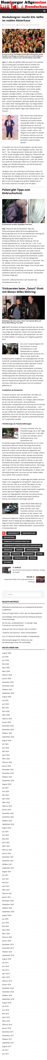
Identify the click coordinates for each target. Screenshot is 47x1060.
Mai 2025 (5, 708)
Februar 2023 (7, 806)
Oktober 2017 (7, 1039)
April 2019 (6, 974)
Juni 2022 (5, 835)
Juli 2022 (5, 831)
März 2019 (6, 977)
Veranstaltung (20, 558)
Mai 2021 (5, 882)
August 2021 (6, 872)
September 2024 (8, 737)
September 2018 (8, 999)
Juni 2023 (5, 791)
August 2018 (6, 1003)
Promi (6, 554)
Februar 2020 (7, 937)
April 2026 (6, 668)
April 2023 (6, 799)
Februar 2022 (7, 850)
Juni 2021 (5, 879)
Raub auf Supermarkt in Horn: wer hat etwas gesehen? (22, 613)
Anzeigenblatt (13, 533)
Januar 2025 (6, 722)
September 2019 (8, 955)
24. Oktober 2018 (9, 25)
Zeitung (33, 558)
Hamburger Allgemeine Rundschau (17, 541)
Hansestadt (8, 550)
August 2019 (6, 959)
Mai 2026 (5, 664)
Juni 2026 (5, 660)
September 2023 (8, 780)
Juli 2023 (5, 788)
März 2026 (6, 671)
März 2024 (6, 759)
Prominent (16, 554)
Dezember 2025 (8, 682)
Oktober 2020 (7, 908)
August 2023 (6, 784)
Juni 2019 (5, 966)
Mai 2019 (5, 970)
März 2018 (6, 1021)
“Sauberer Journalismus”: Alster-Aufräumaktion (19, 633)
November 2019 (8, 948)
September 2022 (8, 824)
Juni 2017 (5, 1054)
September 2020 (8, 912)
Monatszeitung (32, 550)
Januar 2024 (6, 766)
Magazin (19, 550)
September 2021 (8, 868)
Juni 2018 (5, 1010)
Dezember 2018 (8, 988)
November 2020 (8, 904)
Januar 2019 (6, 984)
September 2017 (8, 1043)
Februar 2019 (7, 981)
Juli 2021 (5, 875)
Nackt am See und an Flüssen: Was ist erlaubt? (19, 629)
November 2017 (8, 1035)
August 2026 (6, 653)
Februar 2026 (7, 675)
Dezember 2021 (8, 857)
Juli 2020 (5, 919)
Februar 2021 (7, 893)
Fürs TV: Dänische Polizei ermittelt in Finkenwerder (20, 636)
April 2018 (6, 1017)
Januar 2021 (6, 897)
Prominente (28, 554)
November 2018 (8, 992)
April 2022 (6, 842)
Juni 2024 (5, 748)
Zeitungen (7, 562)
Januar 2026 (6, 678)
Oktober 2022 (7, 821)
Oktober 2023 (7, 777)
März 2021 (6, 890)
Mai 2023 (5, 795)
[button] (44, 10)
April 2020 (6, 930)
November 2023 (8, 773)
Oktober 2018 (7, 995)
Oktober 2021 (7, 864)
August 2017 (6, 1046)
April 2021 (6, 886)
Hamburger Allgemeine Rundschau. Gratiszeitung (22, 546)
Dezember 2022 (8, 813)
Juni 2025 (5, 704)
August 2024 (6, 740)
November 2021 (8, 861)
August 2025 (6, 697)
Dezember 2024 (8, 726)
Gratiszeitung (9, 537)
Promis (40, 554)
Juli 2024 (5, 744)
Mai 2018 (5, 1014)
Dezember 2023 (8, 770)
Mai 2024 (5, 751)
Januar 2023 (6, 810)
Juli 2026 (5, 657)
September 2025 (8, 693)
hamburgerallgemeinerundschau (29, 25)
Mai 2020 (5, 926)
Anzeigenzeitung (29, 533)
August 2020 (6, 915)
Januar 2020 (6, 941)
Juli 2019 (5, 963)
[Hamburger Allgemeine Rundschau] (23, 7)
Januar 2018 (6, 1028)
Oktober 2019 (7, 952)
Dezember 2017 (8, 1032)
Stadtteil (7, 558)
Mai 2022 (5, 839)
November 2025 (8, 686)
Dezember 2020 (8, 901)
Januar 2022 (6, 853)
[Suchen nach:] (23, 594)
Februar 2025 (7, 719)
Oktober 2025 (7, 689)
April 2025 (6, 711)
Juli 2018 (5, 1006)
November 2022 (8, 817)
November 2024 (8, 729)
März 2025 (6, 715)
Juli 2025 (5, 700)
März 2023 (6, 802)
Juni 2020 (5, 923)
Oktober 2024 (7, 733)
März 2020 (6, 933)
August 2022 (6, 828)
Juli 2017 (5, 1050)
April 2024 (6, 755)
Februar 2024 (7, 762)
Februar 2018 (7, 1024)
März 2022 (6, 846)
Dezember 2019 (8, 944)
